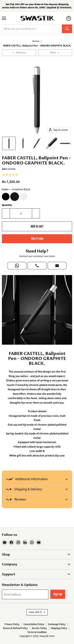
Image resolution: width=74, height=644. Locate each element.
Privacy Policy (12, 624)
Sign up (57, 594)
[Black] (5, 196)
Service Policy (39, 628)
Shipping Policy (59, 628)
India (35, 612)
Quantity (7, 205)
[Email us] (57, 265)
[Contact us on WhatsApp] (17, 265)
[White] (23, 196)
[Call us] (37, 265)
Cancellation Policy (34, 624)
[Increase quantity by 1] (36, 213)
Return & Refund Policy (15, 628)
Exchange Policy (56, 624)
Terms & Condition (37, 632)
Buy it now (37, 238)
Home (35, 41)
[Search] (67, 28)
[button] (8, 143)
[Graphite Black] (14, 196)
